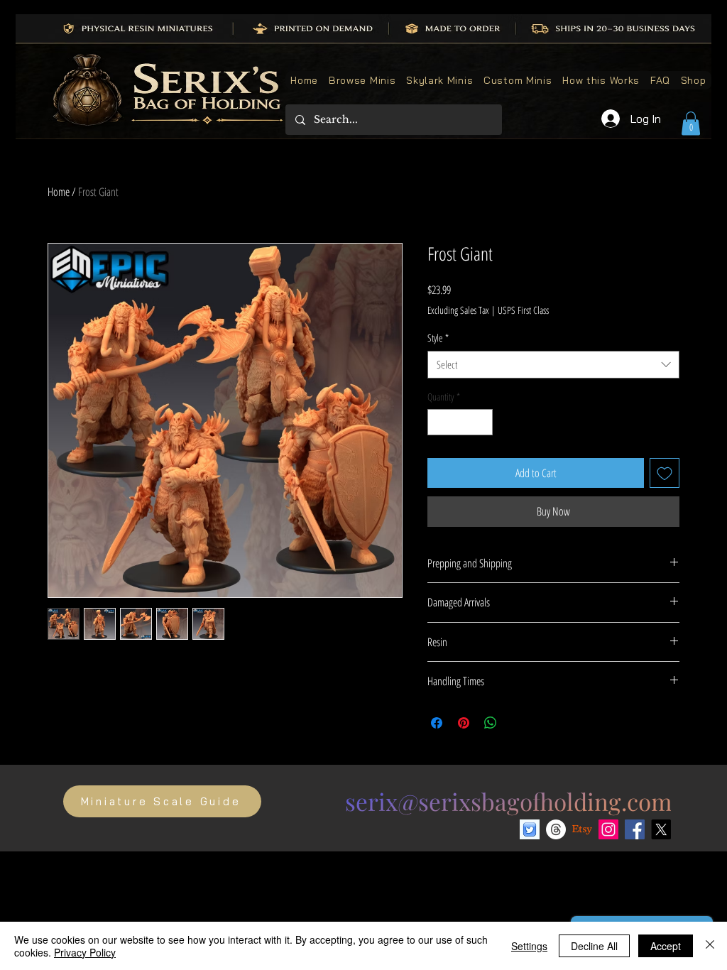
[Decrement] (438, 422)
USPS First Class (523, 310)
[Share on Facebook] (436, 722)
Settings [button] (529, 946)
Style (438, 337)
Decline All (594, 946)
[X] (661, 829)
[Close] (709, 946)
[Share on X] (517, 722)
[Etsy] (582, 829)
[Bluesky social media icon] (530, 829)
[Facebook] (635, 829)
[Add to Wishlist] (664, 473)
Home (59, 192)
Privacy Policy (85, 952)
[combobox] (553, 364)
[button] (691, 123)
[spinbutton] (460, 422)
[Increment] (482, 422)
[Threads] (556, 829)
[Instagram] (608, 829)
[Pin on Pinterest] (463, 722)
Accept (665, 946)
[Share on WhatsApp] (490, 722)
